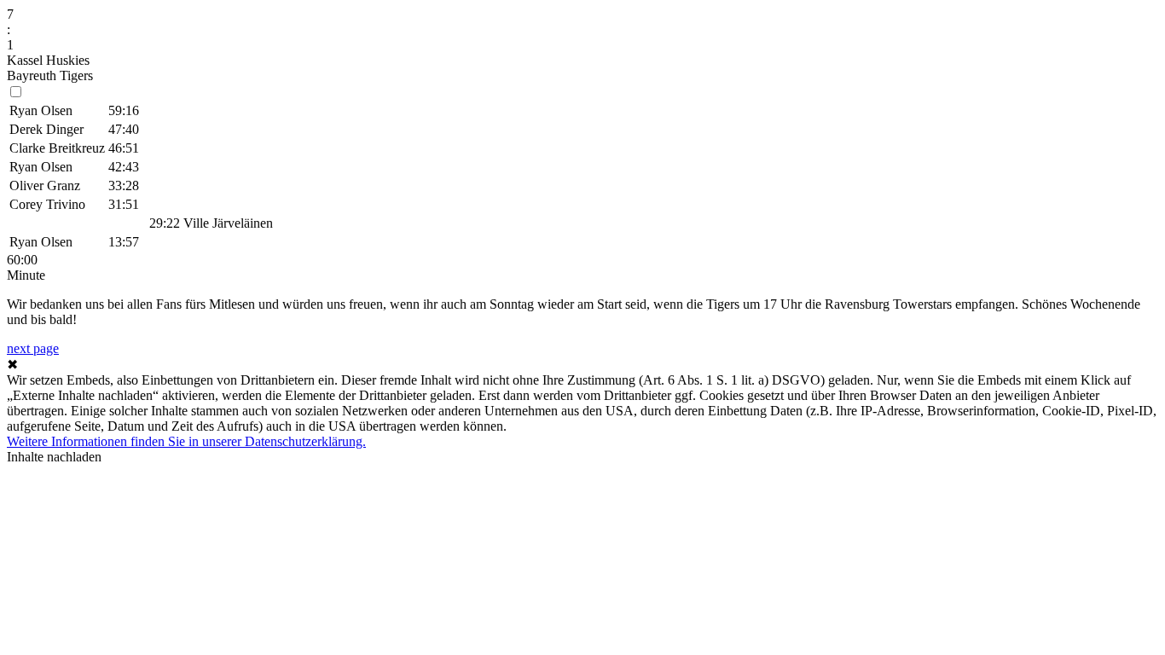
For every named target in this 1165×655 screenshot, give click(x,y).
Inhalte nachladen (54, 456)
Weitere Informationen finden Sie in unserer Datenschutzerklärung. (186, 441)
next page (33, 348)
